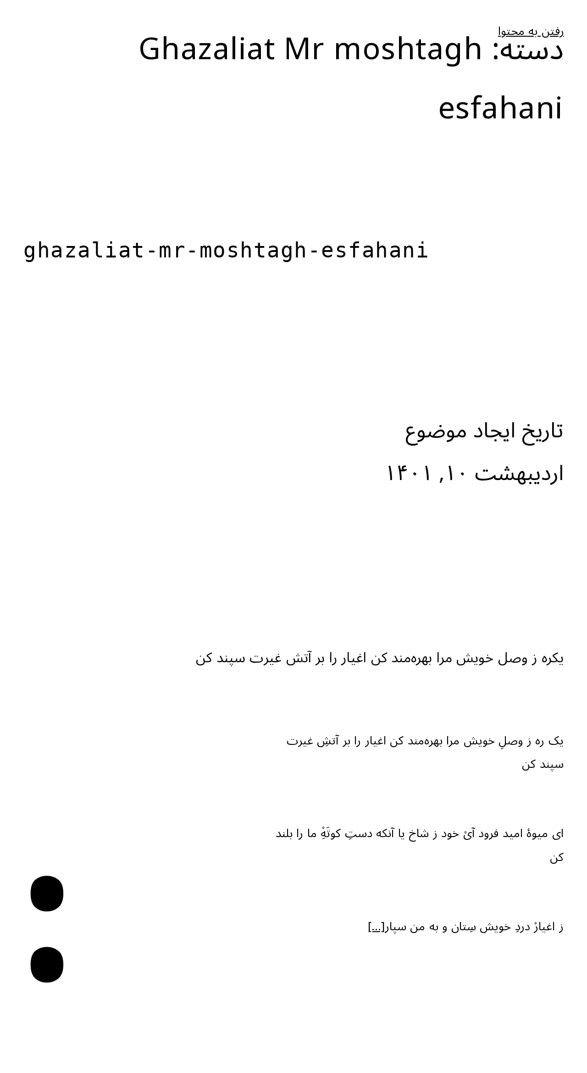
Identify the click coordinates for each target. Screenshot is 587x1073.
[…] (376, 926)
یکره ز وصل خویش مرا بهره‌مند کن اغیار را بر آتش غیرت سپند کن (380, 658)
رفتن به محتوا (531, 31)
